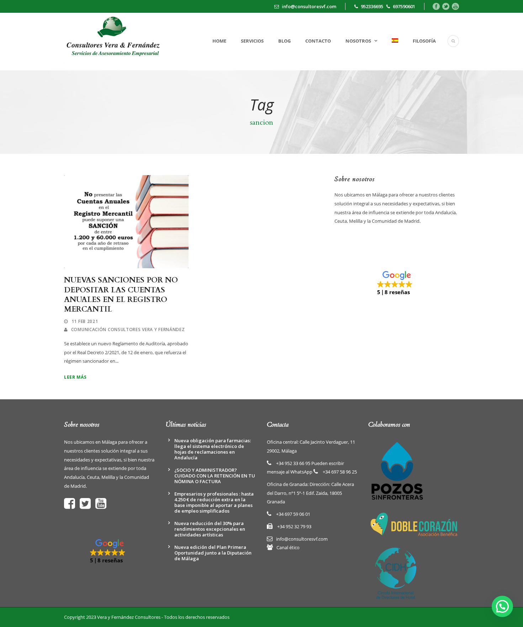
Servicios (252, 41)
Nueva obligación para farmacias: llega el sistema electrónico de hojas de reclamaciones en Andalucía (212, 449)
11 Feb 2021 (85, 321)
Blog (284, 41)
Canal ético (288, 547)
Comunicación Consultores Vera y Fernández (128, 329)
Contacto (318, 41)
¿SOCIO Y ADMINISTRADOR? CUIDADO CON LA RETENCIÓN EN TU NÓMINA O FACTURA (214, 476)
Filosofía (424, 41)
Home (219, 41)
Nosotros (358, 41)
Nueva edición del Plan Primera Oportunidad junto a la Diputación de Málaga (213, 553)
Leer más (75, 377)
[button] (396, 283)
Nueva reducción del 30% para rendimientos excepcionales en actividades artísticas (209, 529)
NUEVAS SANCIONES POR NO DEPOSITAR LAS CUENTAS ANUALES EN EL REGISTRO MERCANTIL (121, 294)
